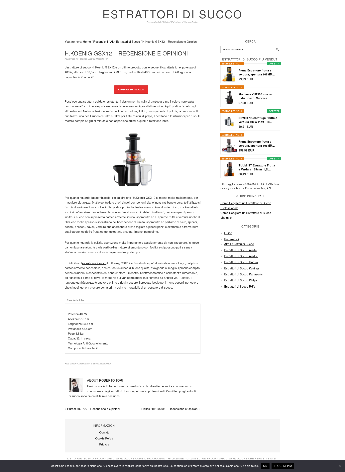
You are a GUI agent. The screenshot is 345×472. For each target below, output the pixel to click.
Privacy (104, 444)
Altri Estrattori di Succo (88, 363)
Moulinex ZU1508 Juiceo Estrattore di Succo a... (255, 96)
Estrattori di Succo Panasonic (243, 274)
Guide (228, 233)
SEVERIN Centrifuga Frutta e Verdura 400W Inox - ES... (258, 120)
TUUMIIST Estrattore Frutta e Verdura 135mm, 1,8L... (257, 167)
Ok (265, 465)
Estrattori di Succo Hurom (241, 262)
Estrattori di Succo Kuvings (242, 268)
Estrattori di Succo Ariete (240, 250)
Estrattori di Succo (172, 14)
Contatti (104, 432)
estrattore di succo (94, 263)
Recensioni (105, 363)
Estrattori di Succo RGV (239, 286)
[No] (340, 466)
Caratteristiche (75, 300)
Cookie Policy (104, 438)
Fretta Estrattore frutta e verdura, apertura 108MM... (257, 72)
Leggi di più (283, 465)
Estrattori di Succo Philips (241, 280)
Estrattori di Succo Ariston (241, 256)
